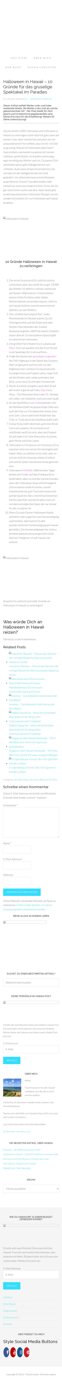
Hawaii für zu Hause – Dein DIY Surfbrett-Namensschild (30, 1154)
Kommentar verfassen (41, 98)
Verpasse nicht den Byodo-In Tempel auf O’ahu (26, 1158)
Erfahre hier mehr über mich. (17, 1131)
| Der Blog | (9, 1304)
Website (8, 874)
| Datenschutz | (11, 1317)
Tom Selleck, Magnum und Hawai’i (19, 1163)
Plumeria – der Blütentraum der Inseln (21, 1149)
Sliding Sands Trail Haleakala (16, 1168)
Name (7, 843)
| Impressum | (10, 1310)
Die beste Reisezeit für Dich (43, 779)
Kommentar (10, 805)
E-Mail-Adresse (12, 859)
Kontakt (7, 1324)
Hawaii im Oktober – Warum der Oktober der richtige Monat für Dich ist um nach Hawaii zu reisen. (34, 670)
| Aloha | (7, 1297)
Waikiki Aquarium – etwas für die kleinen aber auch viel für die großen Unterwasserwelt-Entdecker (31, 729)
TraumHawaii (31, 13)
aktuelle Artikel (21, 779)
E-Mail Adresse (10, 1043)
